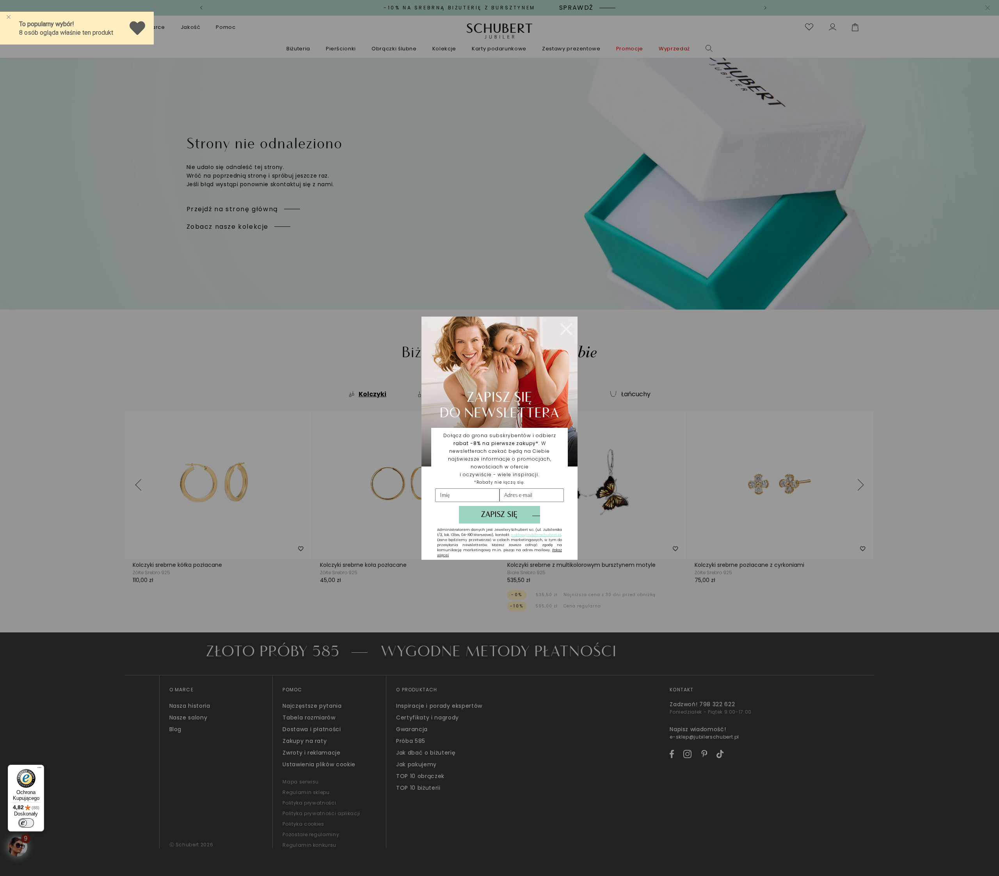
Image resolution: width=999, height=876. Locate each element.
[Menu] (39, 769)
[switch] (26, 823)
